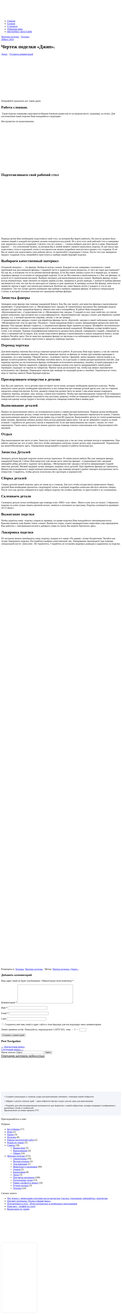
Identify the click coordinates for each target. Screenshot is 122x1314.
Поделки (11, 1137)
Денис (4, 54)
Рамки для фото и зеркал (25, 1183)
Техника (19, 969)
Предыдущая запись (13, 1047)
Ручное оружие (21, 1185)
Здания (16, 1169)
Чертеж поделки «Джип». (66, 969)
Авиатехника (20, 1158)
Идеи (9, 1132)
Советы (11, 1145)
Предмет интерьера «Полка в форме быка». (29, 1201)
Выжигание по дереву (18, 1209)
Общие (16, 1153)
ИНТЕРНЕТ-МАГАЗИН (19, 31)
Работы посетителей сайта (20, 1140)
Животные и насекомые (25, 1166)
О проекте (12, 26)
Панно (10, 1134)
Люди (16, 1174)
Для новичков (20, 1164)
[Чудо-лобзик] (34, 16)
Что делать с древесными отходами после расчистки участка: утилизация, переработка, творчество (57, 1198)
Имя (4, 1007)
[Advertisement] (61, 76)
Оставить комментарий (21, 54)
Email (4, 1013)
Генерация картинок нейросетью (23, 1055)
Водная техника (21, 1161)
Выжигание (19, 1148)
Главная (11, 21)
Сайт (3, 1018)
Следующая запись (12, 1049)
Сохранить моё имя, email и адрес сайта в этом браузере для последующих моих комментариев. (53, 1024)
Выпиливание (20, 1150)
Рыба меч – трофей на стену (21, 1206)
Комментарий (9, 1002)
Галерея (11, 23)
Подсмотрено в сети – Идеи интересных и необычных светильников (42, 1203)
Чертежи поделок (34, 969)
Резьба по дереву (15, 1142)
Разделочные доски (23, 1180)
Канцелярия (19, 1172)
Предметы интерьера (23, 1177)
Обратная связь (15, 29)
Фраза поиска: (8, 1052)
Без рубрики (13, 1129)
